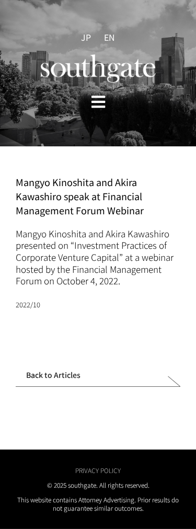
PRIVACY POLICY (98, 470)
